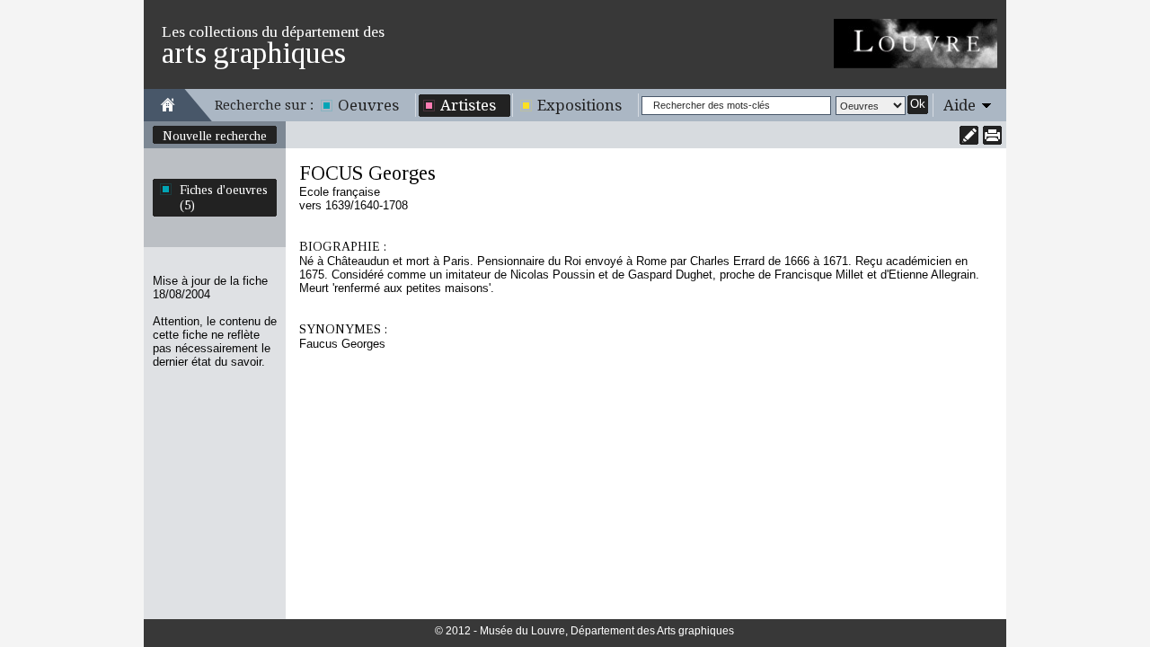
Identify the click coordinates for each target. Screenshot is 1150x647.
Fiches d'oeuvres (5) (224, 197)
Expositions (579, 105)
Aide (959, 105)
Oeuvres (368, 105)
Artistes (468, 105)
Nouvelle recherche (215, 136)
